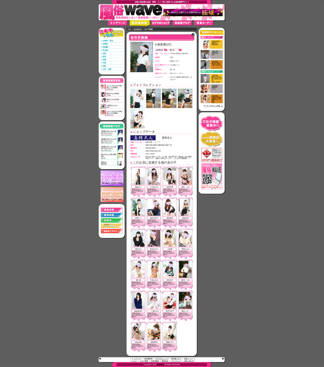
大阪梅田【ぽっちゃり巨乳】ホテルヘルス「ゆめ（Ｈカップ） (108, 140)
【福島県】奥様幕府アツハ (215, 87)
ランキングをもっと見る (212, 106)
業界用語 (112, 215)
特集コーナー (189, 359)
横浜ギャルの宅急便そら (113, 100)
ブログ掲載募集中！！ (212, 123)
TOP (129, 29)
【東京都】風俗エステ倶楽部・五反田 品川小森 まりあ (216, 78)
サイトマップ (176, 361)
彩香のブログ (174, 61)
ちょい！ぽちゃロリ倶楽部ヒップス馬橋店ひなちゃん (114, 87)
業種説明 (112, 210)
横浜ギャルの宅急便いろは (113, 94)
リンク (134, 361)
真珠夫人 (167, 137)
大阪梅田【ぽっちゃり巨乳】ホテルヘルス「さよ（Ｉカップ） (108, 133)
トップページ (119, 23)
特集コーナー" (205, 23)
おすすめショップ (162, 23)
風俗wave (160, 364)
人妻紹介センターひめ (112, 106)
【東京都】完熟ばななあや (215, 53)
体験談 (112, 220)
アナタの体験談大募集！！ (212, 139)
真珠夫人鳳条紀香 (104, 163)
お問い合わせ (189, 361)
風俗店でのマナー (112, 231)
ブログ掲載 (144, 361)
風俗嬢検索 (140, 23)
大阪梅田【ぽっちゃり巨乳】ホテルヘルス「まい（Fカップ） (108, 148)
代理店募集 (155, 361)
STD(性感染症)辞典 (112, 226)
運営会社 (165, 361)
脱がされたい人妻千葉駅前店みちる (108, 156)
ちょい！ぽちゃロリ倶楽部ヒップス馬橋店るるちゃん (114, 113)
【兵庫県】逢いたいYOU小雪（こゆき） (216, 63)
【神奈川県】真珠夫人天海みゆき (216, 43)
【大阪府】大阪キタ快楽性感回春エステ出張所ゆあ (216, 99)
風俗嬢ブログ (183, 23)
